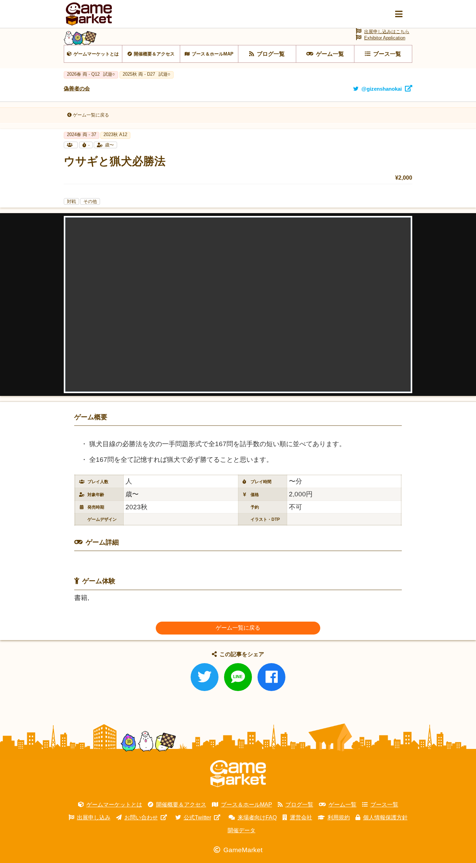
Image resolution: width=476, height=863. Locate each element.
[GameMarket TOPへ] (238, 773)
